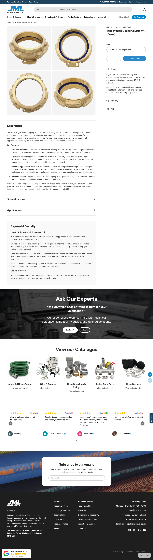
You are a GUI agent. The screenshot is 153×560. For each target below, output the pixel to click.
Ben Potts (88, 434)
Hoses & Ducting (14, 17)
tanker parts (87, 472)
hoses (99, 469)
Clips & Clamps (33, 17)
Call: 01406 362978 (108, 2)
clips (71, 472)
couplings (64, 472)
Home (9, 22)
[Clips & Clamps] (48, 368)
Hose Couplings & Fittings (76, 386)
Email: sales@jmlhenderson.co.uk (132, 2)
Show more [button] (84, 425)
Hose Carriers (133, 384)
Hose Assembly (84, 506)
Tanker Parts (73, 17)
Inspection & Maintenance (88, 524)
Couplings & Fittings (54, 17)
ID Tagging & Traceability (88, 515)
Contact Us (70, 330)
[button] (10, 423)
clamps (77, 472)
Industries (88, 17)
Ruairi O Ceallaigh (56, 434)
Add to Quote (134, 59)
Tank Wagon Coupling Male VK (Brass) (25, 22)
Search (56, 528)
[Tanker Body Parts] (105, 368)
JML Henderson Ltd (113, 27)
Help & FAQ (124, 17)
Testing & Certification (87, 519)
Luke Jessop (124, 434)
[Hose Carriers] (133, 368)
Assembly (102, 17)
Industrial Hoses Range (19, 384)
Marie (16, 434)
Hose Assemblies (61, 524)
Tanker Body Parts (105, 384)
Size (108, 44)
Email (85, 330)
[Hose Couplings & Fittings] (76, 368)
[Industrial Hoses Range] (19, 368)
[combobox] (83, 9)
